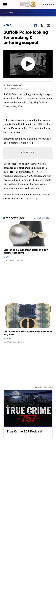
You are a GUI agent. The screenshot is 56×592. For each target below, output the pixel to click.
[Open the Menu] (4, 4)
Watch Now (48, 4)
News (7, 25)
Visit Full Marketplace (43, 218)
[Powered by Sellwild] (48, 387)
